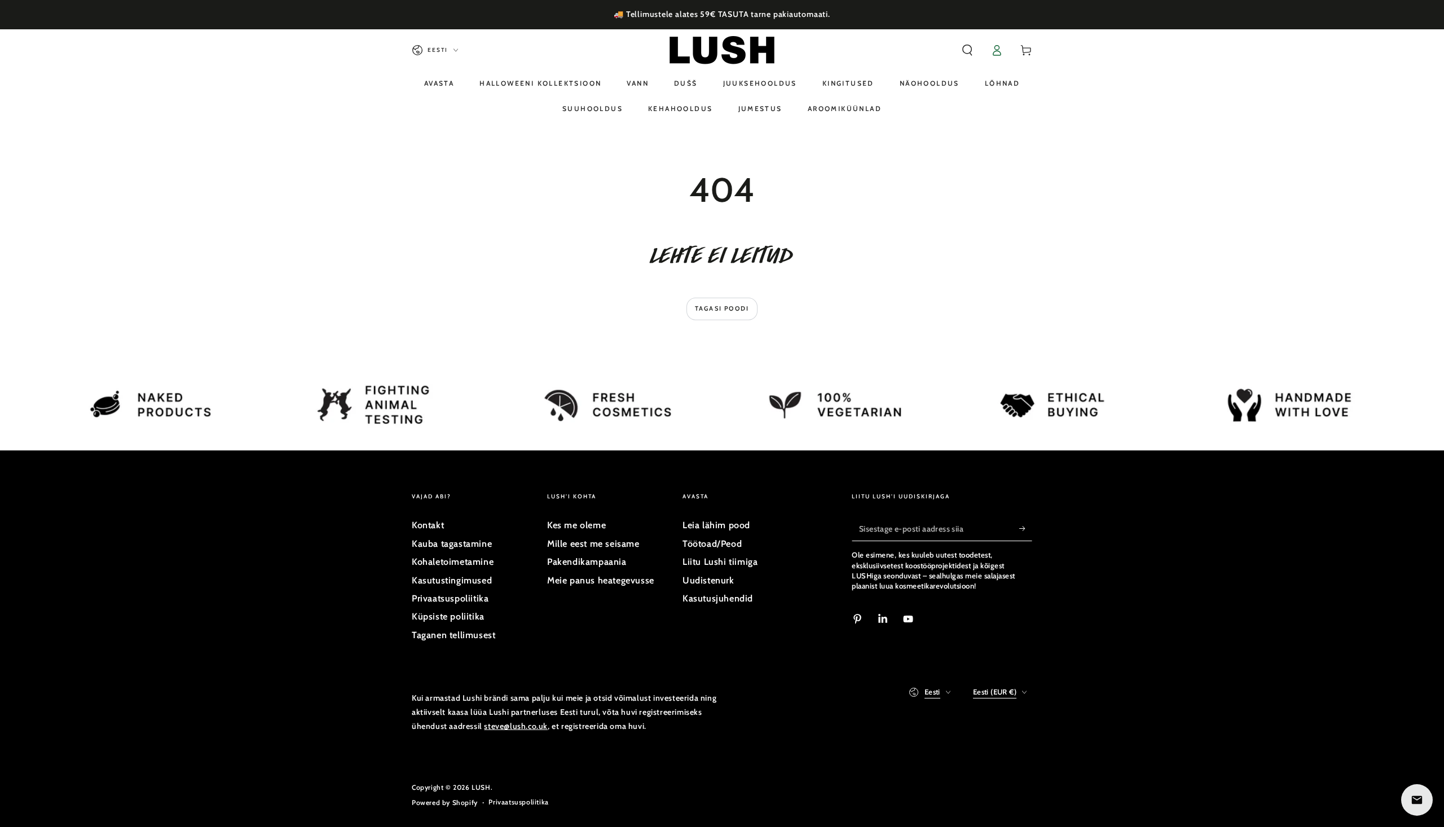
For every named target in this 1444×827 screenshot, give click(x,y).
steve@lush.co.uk (516, 726)
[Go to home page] (722, 50)
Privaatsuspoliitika (450, 598)
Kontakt (428, 525)
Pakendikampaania (587, 561)
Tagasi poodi (722, 308)
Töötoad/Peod (712, 543)
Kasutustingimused (452, 580)
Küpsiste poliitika (448, 616)
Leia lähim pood (716, 525)
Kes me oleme (576, 525)
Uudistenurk (708, 580)
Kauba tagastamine (452, 543)
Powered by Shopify (445, 802)
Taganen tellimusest (453, 635)
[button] (967, 50)
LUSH (481, 787)
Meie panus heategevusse (600, 580)
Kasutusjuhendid (718, 598)
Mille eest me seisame (593, 543)
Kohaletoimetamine (453, 561)
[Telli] (1025, 528)
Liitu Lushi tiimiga (720, 561)
